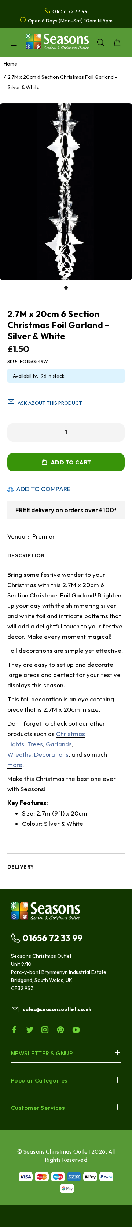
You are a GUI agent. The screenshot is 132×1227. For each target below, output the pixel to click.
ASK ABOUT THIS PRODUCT (50, 403)
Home (10, 63)
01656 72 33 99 (52, 937)
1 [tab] (66, 288)
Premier (43, 536)
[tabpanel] (66, 191)
